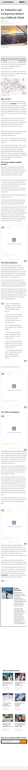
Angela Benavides (4, 21)
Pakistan (12, 23)
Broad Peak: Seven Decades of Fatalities (19, 704)
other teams (22, 60)
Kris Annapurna (18, 709)
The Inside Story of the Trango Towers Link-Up (8, 684)
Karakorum (8, 23)
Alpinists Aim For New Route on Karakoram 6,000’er (8, 725)
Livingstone (4, 575)
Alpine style (3, 23)
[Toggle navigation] (25, 2)
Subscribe (22, 741)
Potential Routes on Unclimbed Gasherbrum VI (20, 684)
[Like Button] (2, 581)
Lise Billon (13, 103)
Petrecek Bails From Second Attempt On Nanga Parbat (20, 725)
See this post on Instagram (14, 259)
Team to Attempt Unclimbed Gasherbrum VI (7, 704)
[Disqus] (14, 648)
